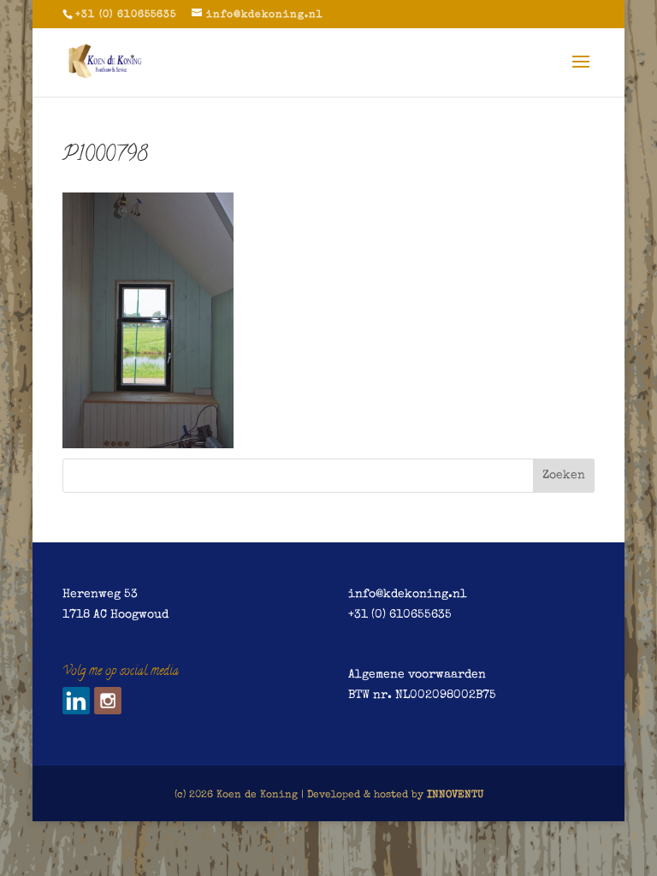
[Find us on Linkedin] (76, 700)
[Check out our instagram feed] (107, 700)
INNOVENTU (455, 795)
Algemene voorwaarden (417, 675)
